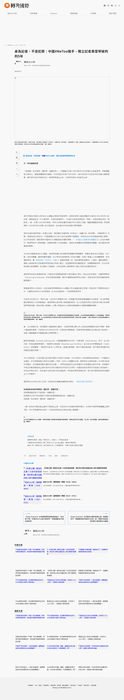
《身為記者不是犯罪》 (84, 381)
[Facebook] (17, 157)
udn (5, 45)
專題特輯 (74, 13)
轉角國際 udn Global (13, 45)
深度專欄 (33, 13)
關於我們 (112, 13)
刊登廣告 (30, 685)
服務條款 (53, 685)
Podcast (53, 13)
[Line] (17, 163)
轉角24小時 (29, 61)
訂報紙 (80, 685)
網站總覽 (93, 685)
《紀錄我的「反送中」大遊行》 (47, 260)
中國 (50, 456)
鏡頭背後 (42, 456)
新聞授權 (45, 685)
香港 (56, 456)
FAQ (36, 685)
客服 (40, 685)
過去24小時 (12, 13)
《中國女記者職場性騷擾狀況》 (87, 239)
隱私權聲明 (65, 685)
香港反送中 (64, 456)
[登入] (115, 5)
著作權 (59, 685)
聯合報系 (73, 685)
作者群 (93, 13)
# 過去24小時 (28, 463)
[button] (105, 5)
